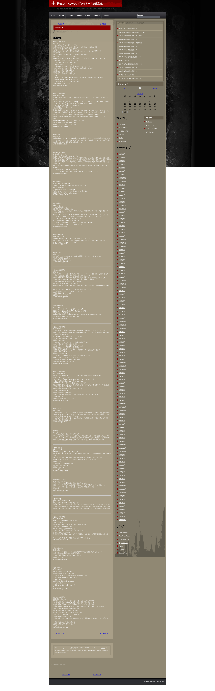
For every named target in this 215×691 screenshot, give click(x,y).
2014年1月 (122, 174)
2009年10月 (122, 328)
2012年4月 (122, 226)
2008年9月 (122, 373)
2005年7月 (122, 503)
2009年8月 (122, 335)
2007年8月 (122, 417)
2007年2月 (122, 437)
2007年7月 (122, 420)
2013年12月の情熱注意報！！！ (129, 71)
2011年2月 (122, 273)
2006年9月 (122, 455)
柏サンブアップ (124, 60)
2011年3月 (122, 270)
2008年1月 (122, 400)
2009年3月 (122, 352)
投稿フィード (150, 125)
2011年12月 (122, 239)
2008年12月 (122, 362)
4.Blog (87, 15)
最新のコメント (130, 23)
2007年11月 (122, 407)
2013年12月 (122, 178)
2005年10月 (122, 492)
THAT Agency (160, 681)
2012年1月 (122, 236)
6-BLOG (63, 31)
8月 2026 (140, 94)
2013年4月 (122, 195)
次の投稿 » (104, 24)
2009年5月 (122, 345)
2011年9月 (122, 250)
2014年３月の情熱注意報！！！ (129, 53)
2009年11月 (122, 325)
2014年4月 (122, 167)
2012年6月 (122, 219)
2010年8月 (122, 294)
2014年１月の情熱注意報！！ (128, 67)
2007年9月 (122, 414)
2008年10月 (122, 369)
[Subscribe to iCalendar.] (139, 89)
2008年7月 (122, 379)
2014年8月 (122, 154)
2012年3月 (122, 229)
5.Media (97, 15)
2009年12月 (122, 321)
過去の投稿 (140, 23)
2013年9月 (122, 184)
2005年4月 (122, 513)
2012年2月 (122, 232)
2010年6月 (122, 301)
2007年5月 (122, 427)
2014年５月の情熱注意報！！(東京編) (130, 43)
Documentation (123, 532)
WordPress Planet (124, 536)
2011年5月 (122, 263)
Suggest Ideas (123, 543)
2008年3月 (122, 393)
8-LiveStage (122, 141)
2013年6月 (122, 191)
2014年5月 (122, 164)
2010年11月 (122, 284)
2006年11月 (122, 448)
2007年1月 (122, 441)
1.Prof (61, 15)
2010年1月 (122, 318)
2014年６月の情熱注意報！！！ (129, 39)
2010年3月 (122, 311)
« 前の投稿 (60, 24)
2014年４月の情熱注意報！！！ (129, 50)
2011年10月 (122, 246)
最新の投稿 (120, 23)
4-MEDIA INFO (123, 131)
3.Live (79, 15)
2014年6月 (122, 161)
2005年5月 (122, 509)
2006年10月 (122, 451)
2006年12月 (122, 444)
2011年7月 (122, 256)
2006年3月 (58, 27)
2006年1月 (122, 482)
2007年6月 (122, 424)
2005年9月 (122, 496)
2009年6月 (122, 342)
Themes (121, 549)
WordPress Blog (124, 539)
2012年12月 (122, 205)
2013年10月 (122, 181)
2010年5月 (122, 304)
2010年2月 (122, 314)
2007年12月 (122, 403)
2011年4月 (122, 267)
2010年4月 (122, 308)
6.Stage (106, 15)
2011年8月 (122, 253)
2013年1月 (122, 202)
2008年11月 (122, 366)
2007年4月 (122, 431)
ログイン (149, 121)
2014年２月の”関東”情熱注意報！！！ (130, 64)
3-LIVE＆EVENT (124, 127)
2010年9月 (122, 291)
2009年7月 (122, 338)
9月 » (155, 89)
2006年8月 (122, 458)
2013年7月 (122, 188)
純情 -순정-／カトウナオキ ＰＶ (129, 28)
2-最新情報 (122, 124)
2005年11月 (122, 489)
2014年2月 (122, 171)
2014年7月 (122, 157)
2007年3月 (122, 434)
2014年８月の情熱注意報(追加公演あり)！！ (132, 32)
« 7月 (124, 89)
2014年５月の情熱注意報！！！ (129, 46)
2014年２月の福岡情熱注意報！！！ (130, 57)
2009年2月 (122, 355)
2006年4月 (122, 472)
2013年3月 (122, 198)
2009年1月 (122, 359)
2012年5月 (122, 222)
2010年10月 (122, 287)
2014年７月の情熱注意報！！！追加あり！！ (133, 35)
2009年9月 (122, 332)
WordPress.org (150, 132)
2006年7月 (122, 461)
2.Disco (70, 15)
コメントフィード (151, 128)
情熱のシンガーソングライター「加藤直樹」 (80, 3)
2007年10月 (122, 410)
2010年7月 (122, 297)
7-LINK (121, 138)
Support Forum (123, 553)
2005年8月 (122, 499)
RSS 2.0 (86, 650)
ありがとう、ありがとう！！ (128, 74)
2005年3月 (122, 516)
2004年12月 (122, 520)
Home (53, 15)
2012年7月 (122, 215)
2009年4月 (122, 349)
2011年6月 (122, 260)
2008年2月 (122, 396)
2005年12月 (122, 485)
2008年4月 (122, 390)
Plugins (121, 546)
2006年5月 (122, 468)
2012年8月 (122, 212)
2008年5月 (122, 386)
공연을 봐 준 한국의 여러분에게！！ (130, 78)
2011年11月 (122, 243)
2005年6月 (122, 506)
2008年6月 (122, 383)
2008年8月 (122, 376)
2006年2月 (122, 479)
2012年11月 (122, 208)
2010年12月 (122, 280)
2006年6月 (122, 465)
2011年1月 (122, 277)
